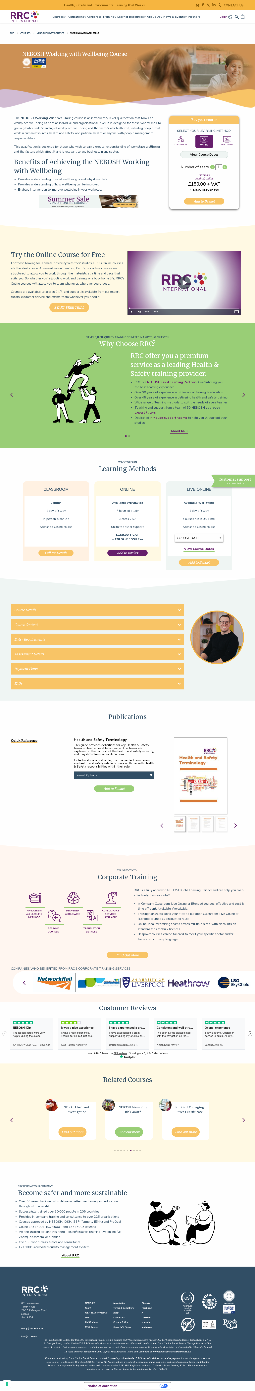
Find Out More (127, 955)
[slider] (184, 308)
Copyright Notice (122, 1327)
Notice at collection (102, 1386)
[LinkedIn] (215, 5)
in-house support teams (168, 418)
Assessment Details (29, 654)
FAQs (18, 683)
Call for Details (56, 553)
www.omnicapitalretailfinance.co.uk (172, 1351)
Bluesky (146, 1303)
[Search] (237, 17)
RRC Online (91, 1327)
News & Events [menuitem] (174, 17)
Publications (91, 1322)
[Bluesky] (199, 5)
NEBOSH (90, 1303)
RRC (12, 33)
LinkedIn (146, 1317)
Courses (25, 33)
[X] (209, 5)
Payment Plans (25, 669)
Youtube (146, 1322)
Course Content (26, 625)
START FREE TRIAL (69, 307)
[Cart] (243, 17)
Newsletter (119, 1303)
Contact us (119, 1317)
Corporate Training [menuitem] (100, 17)
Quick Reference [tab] (24, 741)
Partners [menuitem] (194, 17)
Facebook (147, 1308)
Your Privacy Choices (140, 1386)
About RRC (179, 431)
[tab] (180, 141)
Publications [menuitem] (75, 17)
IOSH (88, 1308)
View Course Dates (204, 154)
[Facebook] (204, 5)
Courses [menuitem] (58, 17)
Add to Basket (204, 201)
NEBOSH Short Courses (51, 33)
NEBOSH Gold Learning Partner (171, 382)
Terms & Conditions (123, 1308)
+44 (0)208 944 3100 (32, 1328)
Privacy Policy (120, 1322)
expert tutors (145, 412)
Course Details (25, 610)
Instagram (147, 1327)
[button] (126, 436)
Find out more (72, 1132)
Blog (116, 1312)
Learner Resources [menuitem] (130, 17)
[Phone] (221, 5)
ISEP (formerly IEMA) (96, 1312)
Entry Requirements (29, 639)
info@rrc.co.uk (29, 1336)
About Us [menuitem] (153, 17)
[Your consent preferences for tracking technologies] (7, 1384)
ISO (87, 1317)
